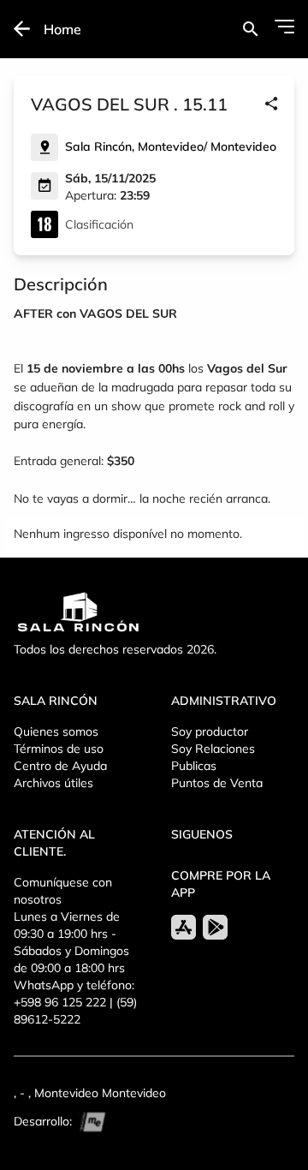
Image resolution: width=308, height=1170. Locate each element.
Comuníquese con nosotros (63, 891)
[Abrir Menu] (284, 27)
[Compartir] (271, 104)
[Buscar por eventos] (250, 29)
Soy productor (209, 731)
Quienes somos (56, 731)
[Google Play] (215, 927)
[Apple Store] (183, 927)
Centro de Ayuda (60, 765)
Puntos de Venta (217, 783)
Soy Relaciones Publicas (213, 757)
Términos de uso (59, 748)
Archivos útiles (53, 783)
